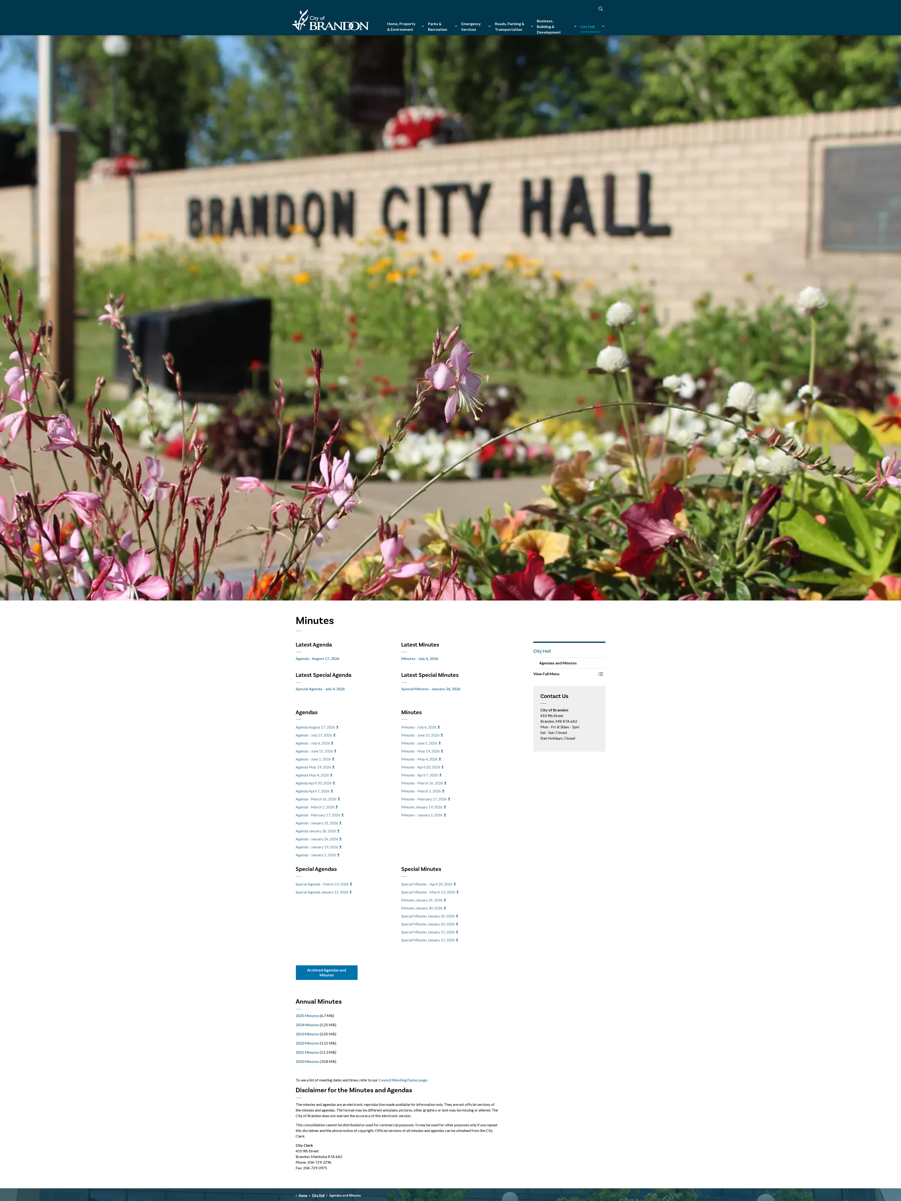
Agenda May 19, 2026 (313, 767)
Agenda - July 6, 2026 (313, 743)
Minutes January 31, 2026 (422, 900)
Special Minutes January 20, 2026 (428, 924)
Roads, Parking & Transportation (509, 26)
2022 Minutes (307, 1043)
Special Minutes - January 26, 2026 (430, 688)
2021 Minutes (307, 1052)
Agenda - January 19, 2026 (317, 847)
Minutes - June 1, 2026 (419, 743)
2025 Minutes (307, 1015)
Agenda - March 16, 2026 (316, 799)
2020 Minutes (307, 1061)
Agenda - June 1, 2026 (313, 759)
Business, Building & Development (549, 26)
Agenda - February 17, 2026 (318, 815)
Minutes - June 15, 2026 (420, 735)
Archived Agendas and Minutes (326, 972)
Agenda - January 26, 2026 (317, 839)
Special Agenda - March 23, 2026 (322, 884)
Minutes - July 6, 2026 (419, 658)
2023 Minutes (307, 1034)
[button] (564, 674)
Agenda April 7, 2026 (312, 791)
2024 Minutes (307, 1024)
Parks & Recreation (437, 26)
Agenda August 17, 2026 (315, 727)
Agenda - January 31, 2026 (317, 823)
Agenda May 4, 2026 (312, 775)
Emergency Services (471, 26)
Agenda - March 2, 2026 (315, 807)
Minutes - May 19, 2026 (420, 751)
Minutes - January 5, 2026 (422, 815)
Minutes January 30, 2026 (422, 908)
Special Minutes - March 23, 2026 (428, 892)
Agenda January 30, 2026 (316, 831)
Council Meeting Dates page (402, 1080)
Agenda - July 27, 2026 (314, 735)
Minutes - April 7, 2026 (419, 775)
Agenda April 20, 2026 (314, 783)
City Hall (587, 26)
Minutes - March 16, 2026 (422, 783)
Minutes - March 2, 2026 (421, 791)
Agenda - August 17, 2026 (317, 658)
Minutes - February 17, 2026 (424, 799)
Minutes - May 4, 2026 (419, 759)
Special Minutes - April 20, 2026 (426, 884)
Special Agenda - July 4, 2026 (320, 688)
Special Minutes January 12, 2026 (428, 940)
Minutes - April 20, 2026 (420, 767)
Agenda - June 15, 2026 (314, 751)
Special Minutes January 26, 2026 (428, 916)
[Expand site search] (600, 9)
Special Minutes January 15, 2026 (428, 932)
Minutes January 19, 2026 (422, 807)
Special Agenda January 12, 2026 (322, 892)
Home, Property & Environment (401, 26)
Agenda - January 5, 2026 (316, 855)
